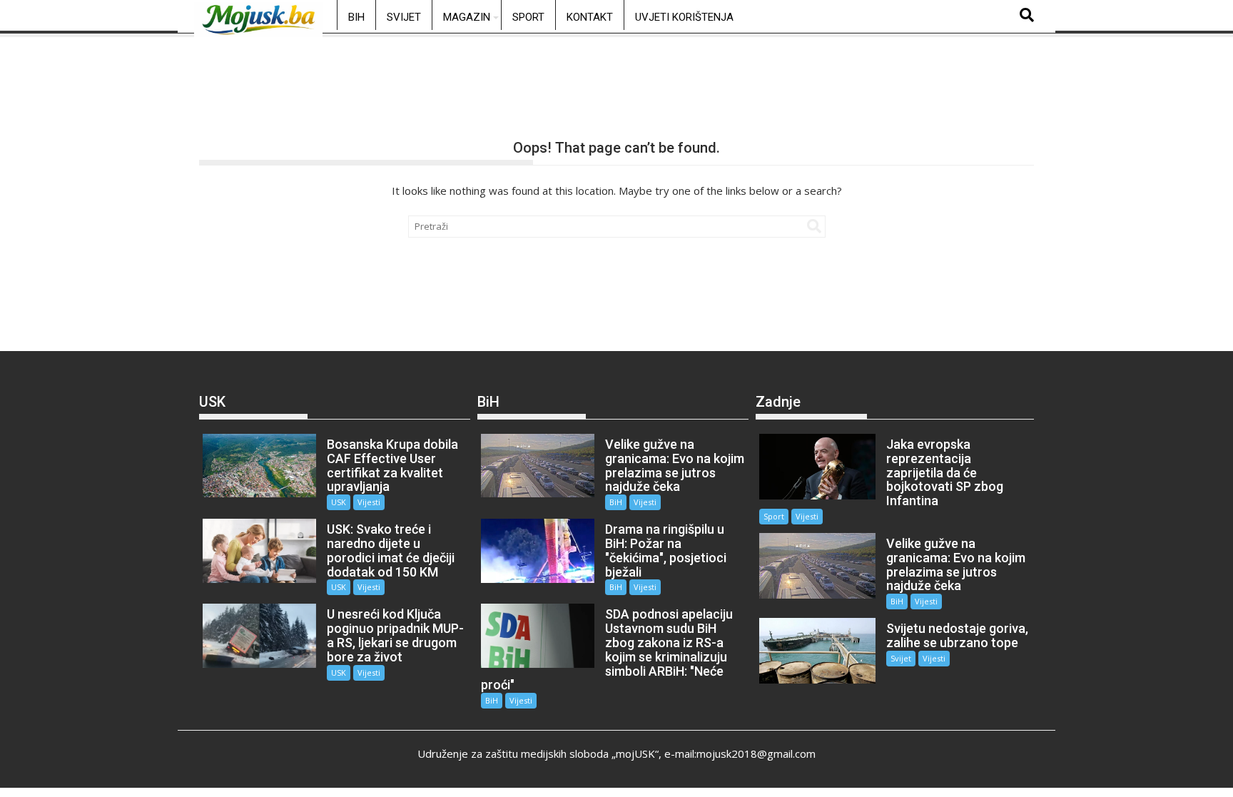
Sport (528, 17)
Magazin (466, 17)
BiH (356, 17)
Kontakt (590, 17)
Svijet (404, 17)
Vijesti (368, 502)
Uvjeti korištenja (684, 17)
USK (338, 502)
